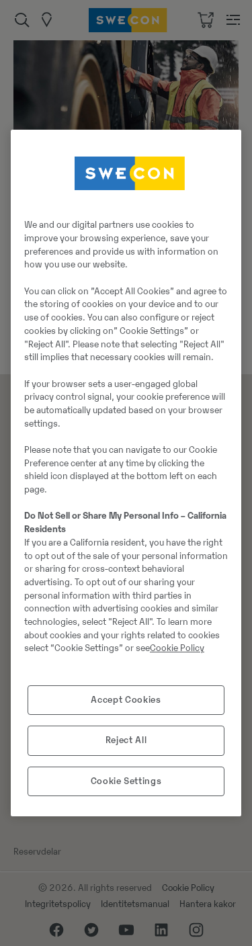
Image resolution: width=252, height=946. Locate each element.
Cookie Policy (177, 648)
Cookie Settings (126, 781)
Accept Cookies (126, 700)
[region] (126, 473)
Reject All (126, 740)
